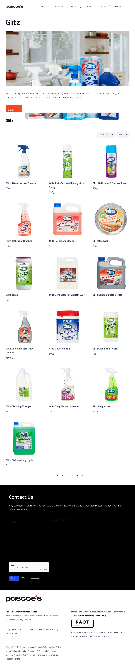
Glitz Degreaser (101, 406)
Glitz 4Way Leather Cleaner (21, 183)
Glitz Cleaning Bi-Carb (105, 348)
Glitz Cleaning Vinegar (18, 406)
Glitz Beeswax (101, 241)
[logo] (14, 6)
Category (104, 134)
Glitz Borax (12, 295)
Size (121, 134)
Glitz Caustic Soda (59, 348)
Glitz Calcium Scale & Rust (107, 295)
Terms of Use (11, 633)
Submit (14, 578)
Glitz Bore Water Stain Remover (67, 295)
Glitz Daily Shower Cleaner (64, 406)
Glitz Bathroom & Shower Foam (110, 183)
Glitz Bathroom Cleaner (19, 241)
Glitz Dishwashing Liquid (19, 460)
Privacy (55, 629)
